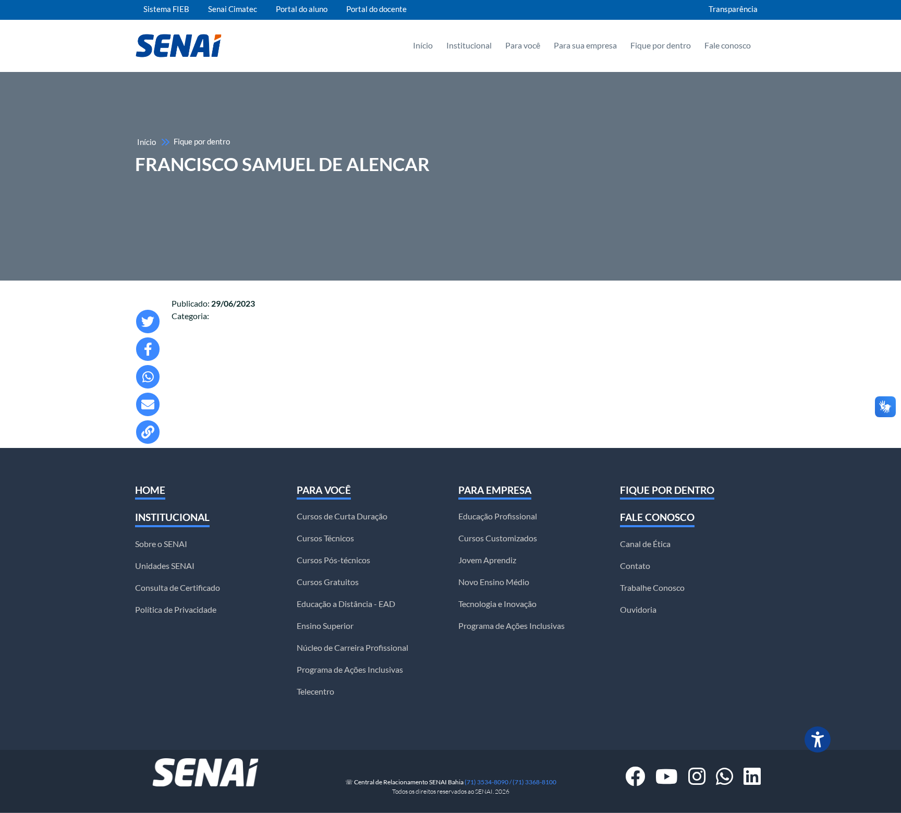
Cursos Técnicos (325, 538)
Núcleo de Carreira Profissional (352, 647)
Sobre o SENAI (161, 544)
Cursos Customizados (497, 538)
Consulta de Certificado (177, 587)
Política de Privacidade (175, 609)
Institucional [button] (469, 45)
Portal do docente (376, 9)
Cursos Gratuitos (328, 582)
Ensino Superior (325, 625)
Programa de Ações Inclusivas (350, 669)
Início (423, 45)
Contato (635, 566)
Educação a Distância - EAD (346, 604)
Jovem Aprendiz (487, 560)
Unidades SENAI (164, 566)
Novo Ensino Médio (493, 582)
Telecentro (315, 691)
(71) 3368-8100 (534, 782)
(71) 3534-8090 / (489, 782)
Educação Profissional (497, 516)
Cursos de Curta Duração (342, 516)
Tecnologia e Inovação (497, 604)
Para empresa (494, 490)
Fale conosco (657, 517)
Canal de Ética (645, 544)
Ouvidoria (638, 609)
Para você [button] (522, 45)
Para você (324, 490)
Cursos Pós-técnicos (333, 560)
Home (150, 490)
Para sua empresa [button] (585, 45)
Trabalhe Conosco (652, 587)
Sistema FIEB (166, 9)
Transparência (733, 9)
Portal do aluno (301, 9)
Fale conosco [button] (727, 45)
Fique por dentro (660, 45)
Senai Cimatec (232, 9)
